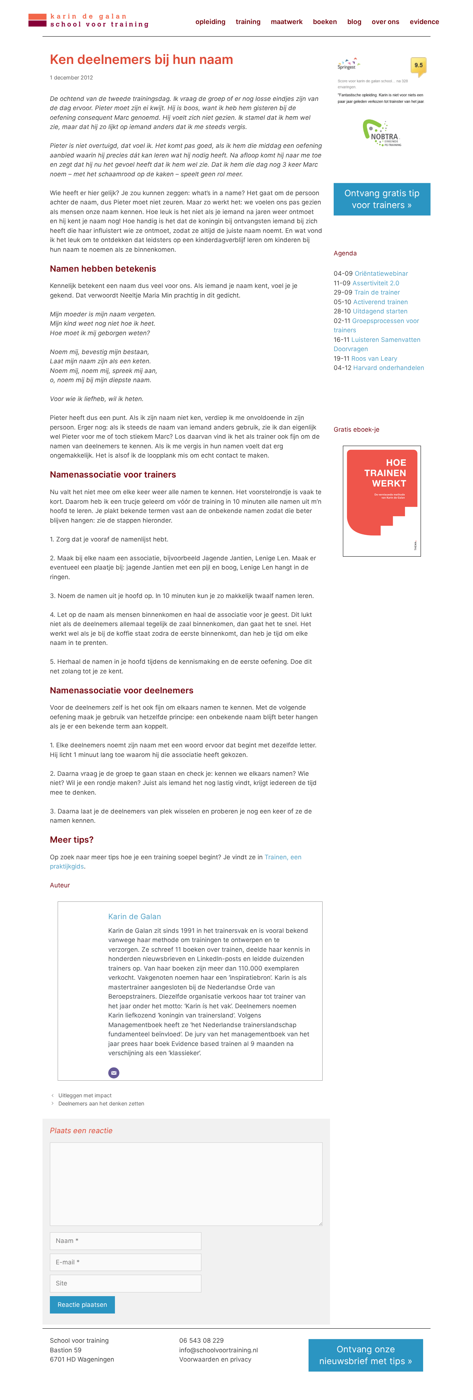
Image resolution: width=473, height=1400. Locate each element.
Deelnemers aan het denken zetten (101, 1103)
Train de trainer (377, 292)
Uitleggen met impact (85, 1095)
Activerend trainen (380, 302)
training (248, 22)
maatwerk (287, 22)
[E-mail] (113, 1072)
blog (354, 22)
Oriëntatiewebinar (381, 273)
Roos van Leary (374, 358)
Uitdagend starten (380, 311)
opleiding (210, 22)
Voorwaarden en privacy (215, 1359)
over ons (385, 22)
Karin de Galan (134, 916)
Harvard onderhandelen (388, 367)
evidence (424, 22)
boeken (325, 22)
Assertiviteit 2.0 (376, 283)
